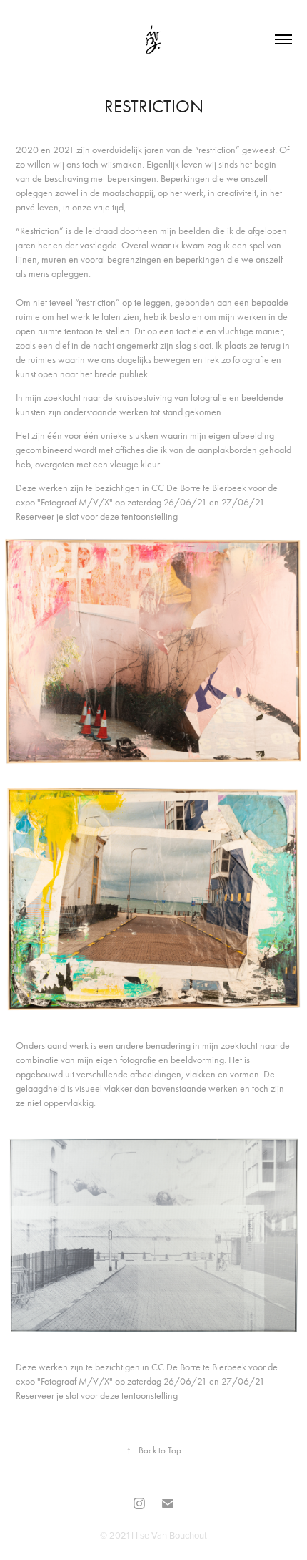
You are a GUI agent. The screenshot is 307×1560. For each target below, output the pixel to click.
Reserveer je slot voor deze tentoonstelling (97, 516)
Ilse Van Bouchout (171, 1534)
